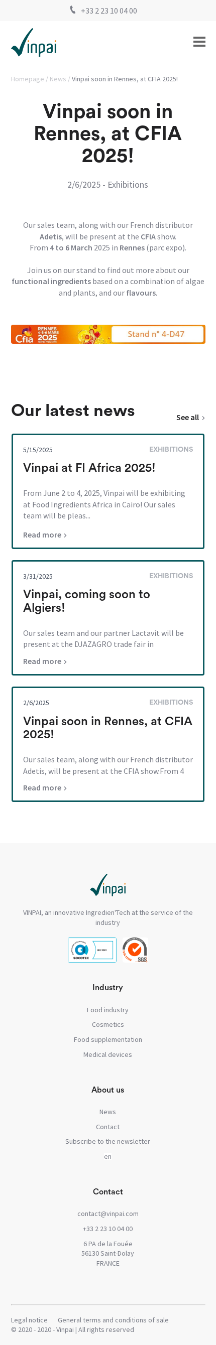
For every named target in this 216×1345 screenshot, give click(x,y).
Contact (108, 1126)
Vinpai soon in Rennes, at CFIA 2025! (125, 78)
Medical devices (107, 1054)
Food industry (108, 1009)
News (58, 78)
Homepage (27, 78)
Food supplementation (108, 1039)
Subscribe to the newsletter (107, 1141)
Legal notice (29, 1319)
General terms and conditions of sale (113, 1319)
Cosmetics (108, 1024)
